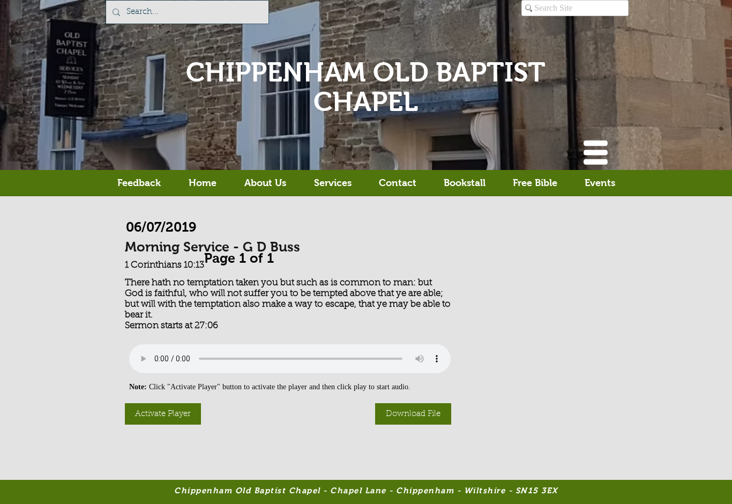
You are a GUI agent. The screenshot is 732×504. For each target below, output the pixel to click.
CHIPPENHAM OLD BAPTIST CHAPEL (366, 86)
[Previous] (198, 256)
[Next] (279, 256)
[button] (596, 152)
